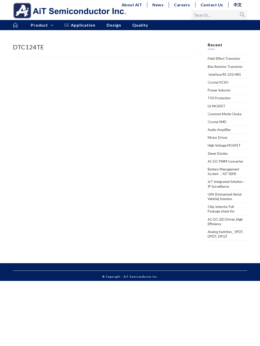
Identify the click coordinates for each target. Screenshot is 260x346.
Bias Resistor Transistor (225, 67)
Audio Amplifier (219, 130)
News (158, 4)
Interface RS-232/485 (224, 74)
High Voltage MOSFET (224, 145)
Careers (182, 4)
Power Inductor (219, 90)
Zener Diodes (218, 153)
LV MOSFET (216, 106)
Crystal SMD (217, 122)
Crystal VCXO (218, 82)
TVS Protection (219, 98)
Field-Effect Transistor (224, 58)
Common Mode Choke (224, 114)
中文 (238, 4)
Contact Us (212, 4)
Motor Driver (218, 138)
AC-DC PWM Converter (225, 161)
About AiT (132, 4)
